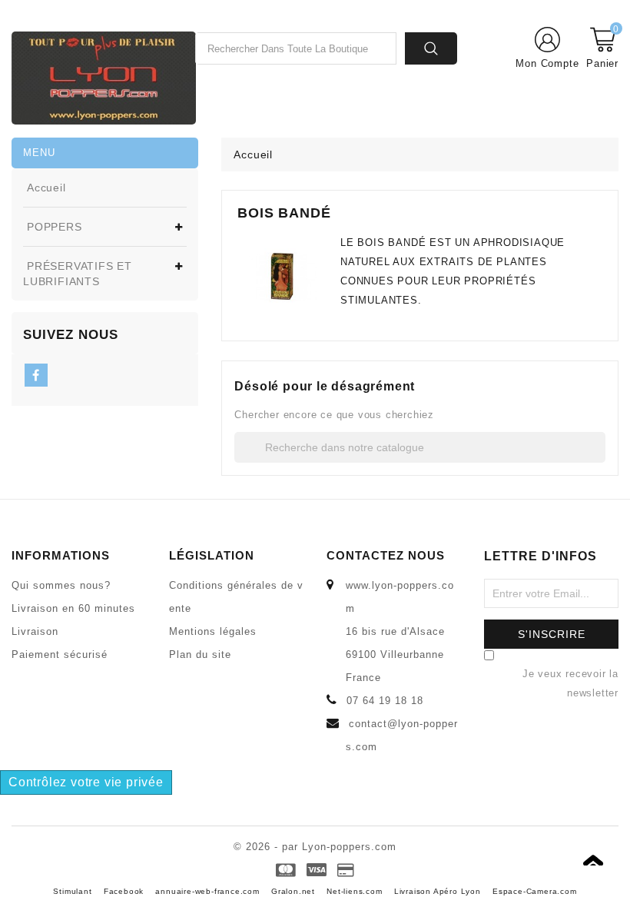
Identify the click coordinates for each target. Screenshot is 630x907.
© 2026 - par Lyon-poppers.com (315, 846)
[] (600, 459)
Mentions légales (213, 631)
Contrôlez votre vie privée (86, 782)
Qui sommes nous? (61, 585)
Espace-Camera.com (534, 891)
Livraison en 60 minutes (73, 608)
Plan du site (200, 654)
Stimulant (72, 891)
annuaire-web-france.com (207, 891)
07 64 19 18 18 (384, 700)
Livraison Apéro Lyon (437, 891)
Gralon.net (293, 891)
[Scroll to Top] (598, 852)
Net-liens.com (354, 891)
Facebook (124, 891)
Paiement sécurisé (60, 654)
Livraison (35, 631)
